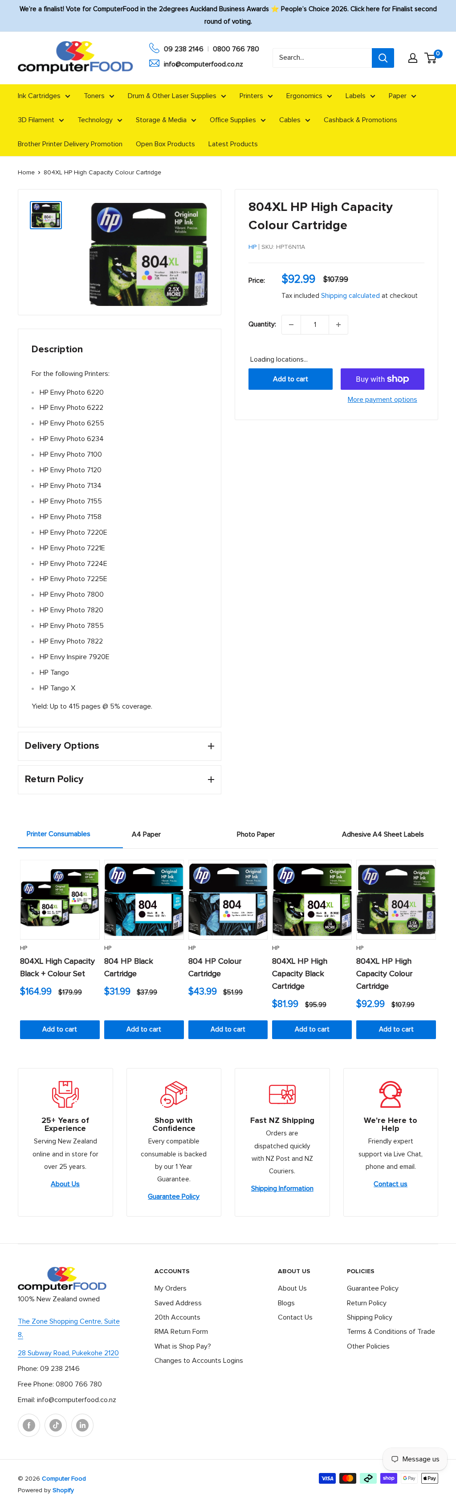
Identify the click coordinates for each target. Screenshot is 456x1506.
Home (26, 172)
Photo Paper (256, 834)
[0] (430, 58)
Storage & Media (161, 120)
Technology (95, 120)
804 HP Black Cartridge (128, 967)
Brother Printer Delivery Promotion (70, 144)
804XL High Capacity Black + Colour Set (57, 967)
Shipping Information (282, 1188)
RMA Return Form (181, 1331)
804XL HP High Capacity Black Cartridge (299, 973)
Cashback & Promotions (360, 120)
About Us (65, 1184)
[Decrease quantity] (291, 324)
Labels (356, 95)
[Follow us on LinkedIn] (82, 1425)
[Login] (412, 58)
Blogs (286, 1303)
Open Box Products (165, 144)
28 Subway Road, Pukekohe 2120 (68, 1353)
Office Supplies (233, 120)
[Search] (383, 58)
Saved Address (178, 1303)
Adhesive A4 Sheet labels (383, 834)
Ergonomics (304, 95)
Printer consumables (58, 834)
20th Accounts (177, 1317)
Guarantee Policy (174, 1196)
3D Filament (36, 120)
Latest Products (233, 144)
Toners (94, 95)
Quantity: (262, 324)
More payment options (382, 399)
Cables (290, 120)
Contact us (390, 1184)
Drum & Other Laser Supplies (172, 95)
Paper (398, 95)
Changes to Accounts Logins (199, 1360)
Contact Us (295, 1317)
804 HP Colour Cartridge (214, 967)
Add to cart (290, 379)
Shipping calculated (350, 296)
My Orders (171, 1288)
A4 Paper (146, 834)
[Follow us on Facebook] (29, 1425)
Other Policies (368, 1346)
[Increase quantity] (338, 324)
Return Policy (367, 1303)
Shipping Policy (369, 1317)
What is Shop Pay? (183, 1346)
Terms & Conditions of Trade (391, 1331)
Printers (251, 95)
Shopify (63, 1490)
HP (252, 247)
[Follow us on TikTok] (56, 1425)
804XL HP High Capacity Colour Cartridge (384, 973)
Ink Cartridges (39, 95)
